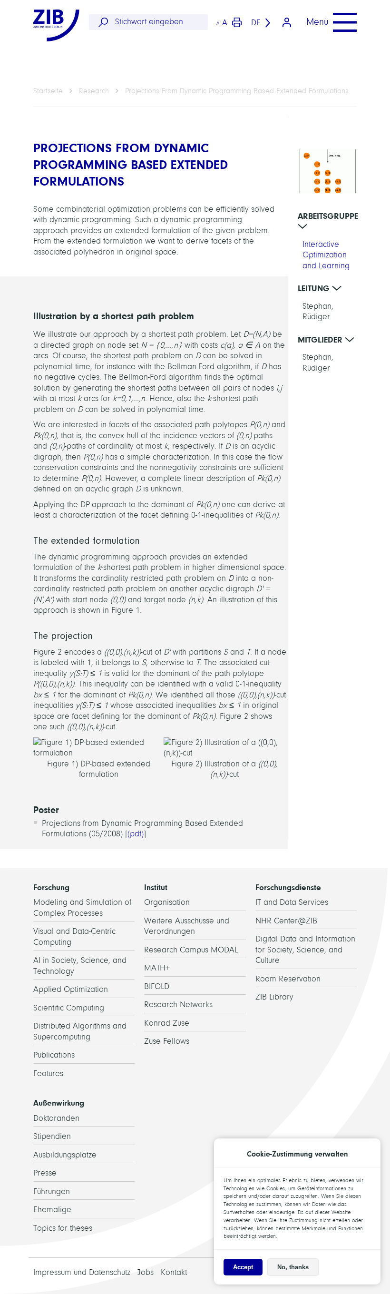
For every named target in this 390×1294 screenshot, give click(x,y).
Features (48, 1073)
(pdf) (135, 833)
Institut (155, 887)
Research (94, 91)
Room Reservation (288, 978)
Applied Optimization (70, 989)
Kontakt (174, 1272)
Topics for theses (62, 1228)
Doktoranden (56, 1118)
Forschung (51, 887)
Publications (54, 1054)
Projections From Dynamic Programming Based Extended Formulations (237, 91)
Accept (243, 1267)
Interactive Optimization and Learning (326, 255)
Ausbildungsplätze (65, 1154)
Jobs (145, 1272)
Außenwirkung (58, 1103)
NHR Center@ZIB (286, 920)
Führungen (51, 1191)
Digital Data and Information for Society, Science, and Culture (305, 949)
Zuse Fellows (166, 1041)
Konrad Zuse (166, 1023)
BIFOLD (156, 986)
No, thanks (293, 1267)
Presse (45, 1172)
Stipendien (52, 1136)
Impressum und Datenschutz (81, 1272)
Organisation (167, 902)
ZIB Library (274, 996)
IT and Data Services (291, 902)
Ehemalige (52, 1209)
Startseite (48, 91)
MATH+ (157, 967)
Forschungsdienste (288, 887)
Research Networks (178, 1004)
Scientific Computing (68, 1007)
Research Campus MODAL (191, 949)
